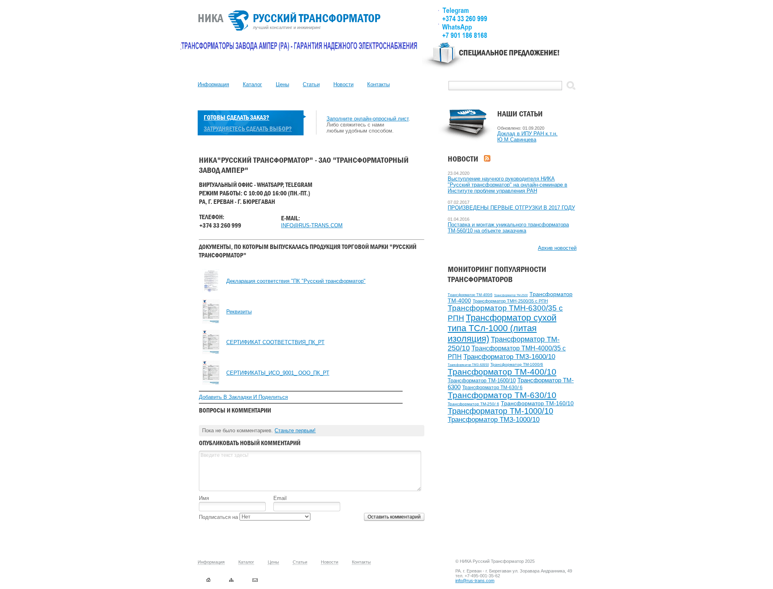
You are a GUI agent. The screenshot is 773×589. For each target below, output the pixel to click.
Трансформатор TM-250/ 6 (473, 404)
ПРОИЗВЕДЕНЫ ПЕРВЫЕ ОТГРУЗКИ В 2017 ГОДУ (511, 208)
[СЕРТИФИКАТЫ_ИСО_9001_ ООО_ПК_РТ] (211, 383)
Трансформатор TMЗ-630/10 (468, 365)
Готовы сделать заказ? (236, 117)
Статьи (311, 84)
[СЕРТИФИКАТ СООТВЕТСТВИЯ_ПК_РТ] (211, 352)
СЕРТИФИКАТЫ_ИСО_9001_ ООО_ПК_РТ (277, 373)
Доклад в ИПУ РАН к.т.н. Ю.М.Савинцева (527, 137)
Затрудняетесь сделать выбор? (248, 128)
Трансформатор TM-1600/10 (482, 380)
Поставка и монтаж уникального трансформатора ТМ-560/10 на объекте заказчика (508, 228)
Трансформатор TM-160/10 (537, 403)
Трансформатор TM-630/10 (502, 395)
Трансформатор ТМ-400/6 (470, 295)
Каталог (252, 84)
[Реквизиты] (211, 322)
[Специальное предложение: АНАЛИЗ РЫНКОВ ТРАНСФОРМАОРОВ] (499, 58)
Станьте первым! (295, 430)
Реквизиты (239, 312)
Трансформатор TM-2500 (511, 295)
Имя (204, 498)
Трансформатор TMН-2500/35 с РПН (510, 301)
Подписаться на (219, 517)
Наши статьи (520, 114)
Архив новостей (557, 248)
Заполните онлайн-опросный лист (368, 119)
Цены (282, 84)
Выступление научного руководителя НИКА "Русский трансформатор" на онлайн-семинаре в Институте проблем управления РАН (507, 185)
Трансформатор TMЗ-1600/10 (509, 357)
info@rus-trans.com (474, 580)
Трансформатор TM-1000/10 (500, 410)
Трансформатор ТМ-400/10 (502, 371)
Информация (213, 84)
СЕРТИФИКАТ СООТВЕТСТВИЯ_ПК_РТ (275, 342)
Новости (343, 84)
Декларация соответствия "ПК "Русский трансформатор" (296, 281)
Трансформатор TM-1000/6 (516, 364)
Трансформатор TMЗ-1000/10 (493, 419)
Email (280, 498)
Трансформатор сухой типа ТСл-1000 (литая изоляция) (502, 328)
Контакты (378, 84)
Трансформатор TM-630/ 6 (492, 387)
